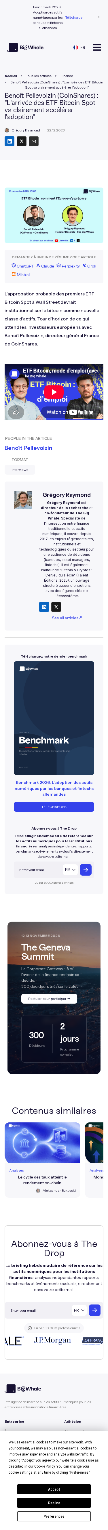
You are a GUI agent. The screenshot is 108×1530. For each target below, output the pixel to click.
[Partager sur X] (21, 141)
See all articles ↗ (67, 618)
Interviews (20, 469)
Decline (54, 1503)
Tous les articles (39, 76)
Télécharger (74, 17)
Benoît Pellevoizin (28, 447)
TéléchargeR (54, 807)
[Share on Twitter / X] (56, 607)
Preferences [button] (79, 1472)
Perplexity (70, 266)
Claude (47, 266)
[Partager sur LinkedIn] (9, 141)
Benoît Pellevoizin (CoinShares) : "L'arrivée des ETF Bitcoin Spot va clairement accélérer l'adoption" (56, 85)
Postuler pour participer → (49, 998)
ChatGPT (25, 266)
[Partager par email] (34, 141)
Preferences (54, 1516)
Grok (91, 266)
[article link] (42, 1160)
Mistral (23, 275)
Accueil (11, 76)
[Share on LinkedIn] (44, 607)
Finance (66, 76)
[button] (79, 47)
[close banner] (99, 17)
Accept (54, 1489)
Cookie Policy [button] (44, 1466)
